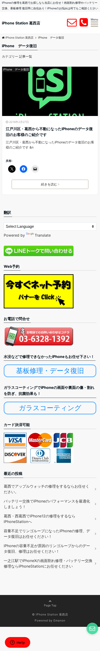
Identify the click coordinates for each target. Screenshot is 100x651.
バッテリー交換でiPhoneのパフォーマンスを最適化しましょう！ (47, 504)
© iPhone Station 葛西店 (50, 614)
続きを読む (49, 184)
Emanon (59, 620)
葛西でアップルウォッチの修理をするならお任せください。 (46, 489)
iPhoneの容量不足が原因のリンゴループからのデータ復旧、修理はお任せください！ (47, 548)
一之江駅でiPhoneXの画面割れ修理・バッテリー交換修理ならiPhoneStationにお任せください (48, 563)
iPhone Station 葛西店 (21, 23)
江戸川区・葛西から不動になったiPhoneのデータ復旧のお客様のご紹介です (49, 131)
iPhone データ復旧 (16, 69)
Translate (43, 235)
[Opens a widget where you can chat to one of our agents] (17, 643)
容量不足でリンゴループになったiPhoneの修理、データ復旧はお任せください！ (47, 534)
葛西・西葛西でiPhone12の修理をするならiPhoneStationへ (39, 519)
